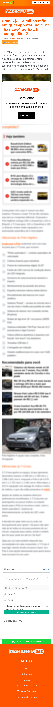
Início (26, 668)
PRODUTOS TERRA (41, 3)
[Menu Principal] (47, 11)
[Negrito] (5, 588)
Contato (27, 680)
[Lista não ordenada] (22, 588)
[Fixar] (16, 588)
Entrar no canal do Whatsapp (28, 641)
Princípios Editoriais (27, 697)
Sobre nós (26, 674)
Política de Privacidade (26, 685)
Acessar (45, 569)
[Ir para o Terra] (8, 2)
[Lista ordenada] (19, 588)
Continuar (26, 115)
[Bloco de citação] (26, 588)
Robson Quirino (16, 38)
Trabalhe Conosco (26, 691)
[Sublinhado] (12, 588)
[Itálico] (9, 588)
